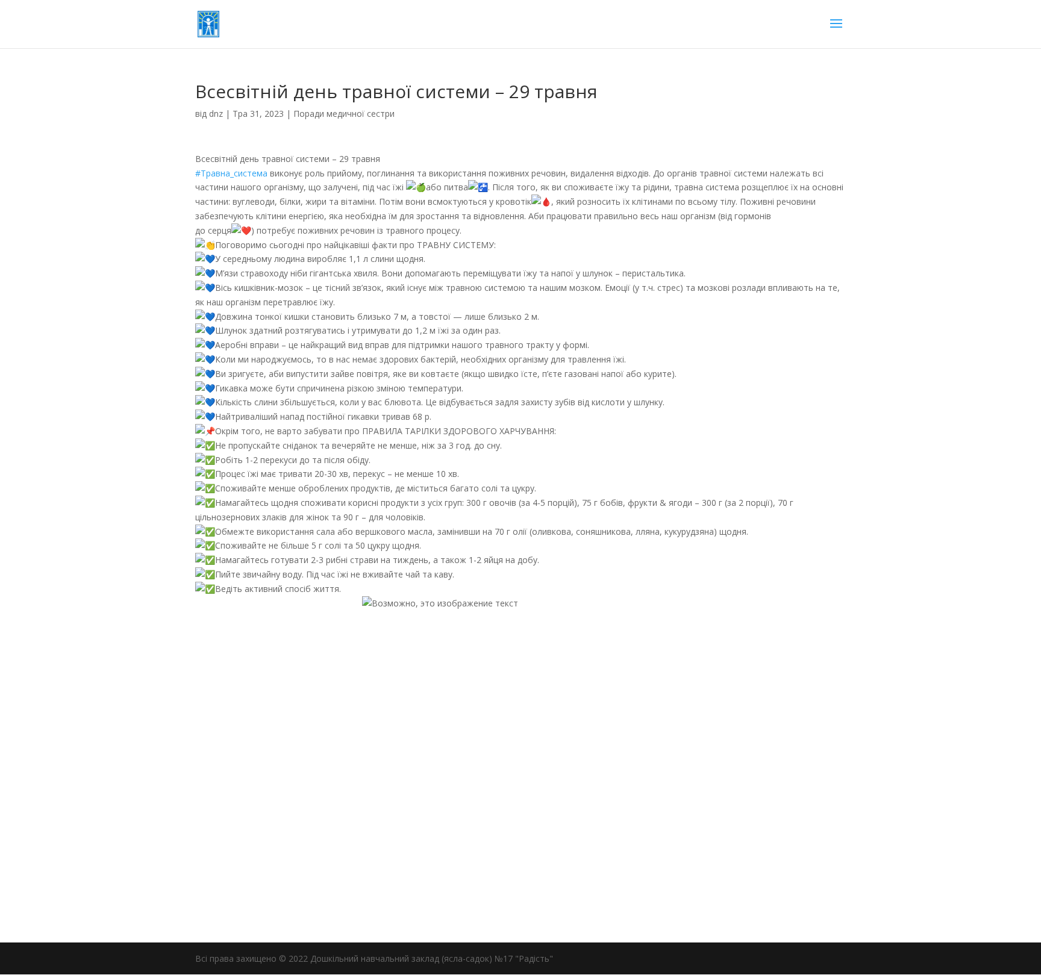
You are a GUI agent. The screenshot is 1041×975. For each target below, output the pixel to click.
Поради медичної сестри (344, 113)
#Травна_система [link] (231, 173)
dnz (216, 113)
